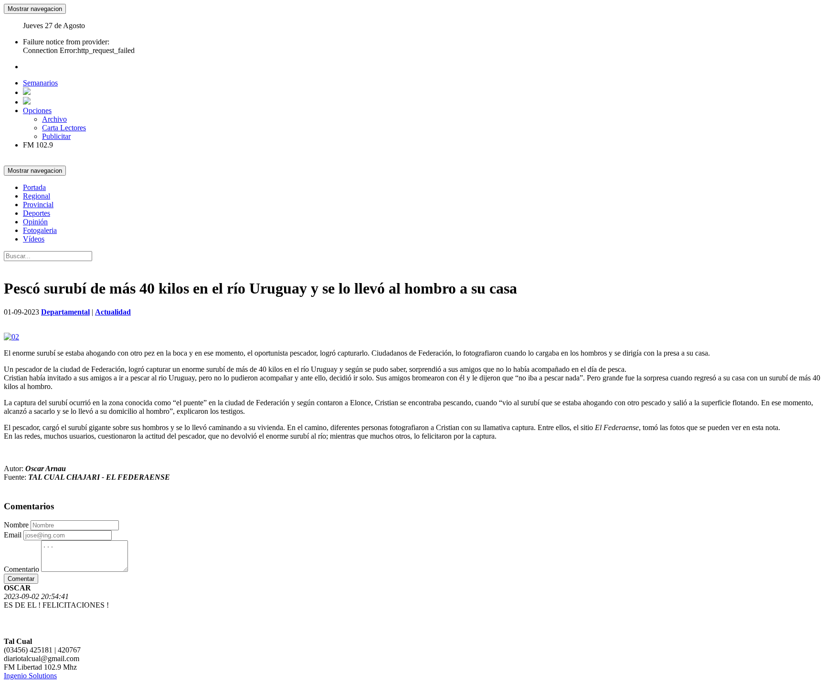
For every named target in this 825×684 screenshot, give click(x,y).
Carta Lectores (64, 128)
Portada (34, 187)
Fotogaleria (40, 230)
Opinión (35, 222)
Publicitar (56, 136)
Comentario (21, 569)
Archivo (54, 119)
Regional (36, 196)
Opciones (37, 110)
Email (12, 535)
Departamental (65, 312)
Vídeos (33, 239)
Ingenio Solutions (30, 676)
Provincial (38, 204)
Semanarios (40, 83)
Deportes (36, 213)
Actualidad (113, 312)
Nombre (16, 525)
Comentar (21, 578)
